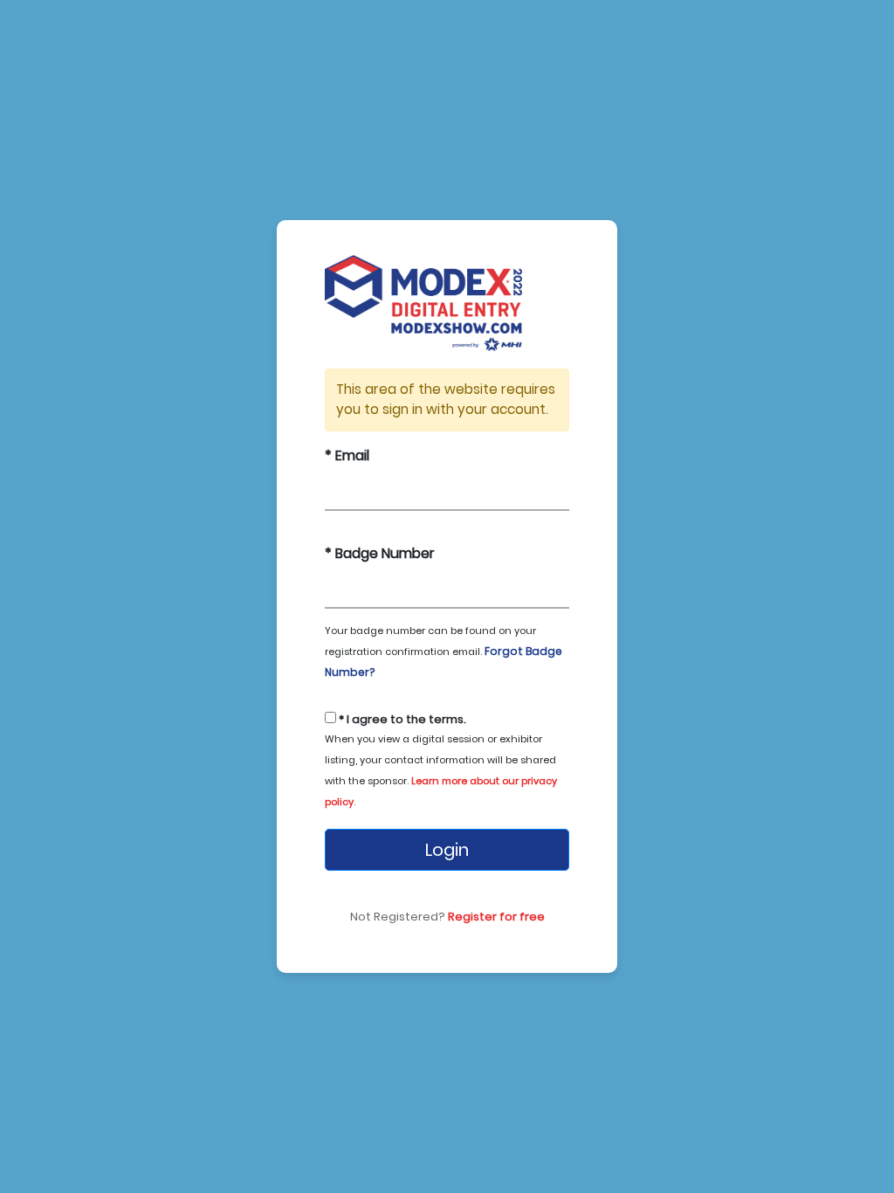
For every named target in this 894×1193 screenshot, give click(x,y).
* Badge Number (380, 553)
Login (447, 850)
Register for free (496, 916)
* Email (347, 455)
